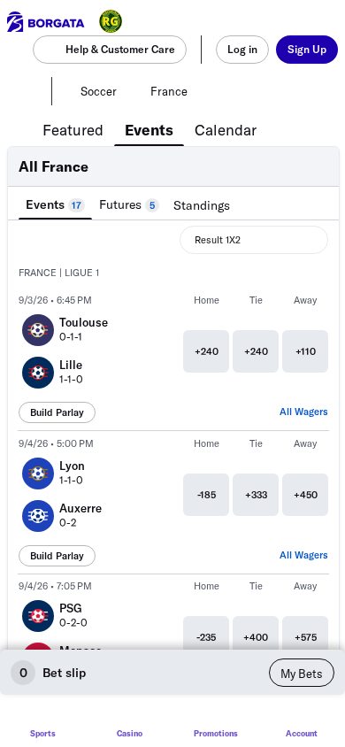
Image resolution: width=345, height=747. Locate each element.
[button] (173, 273)
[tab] (73, 128)
